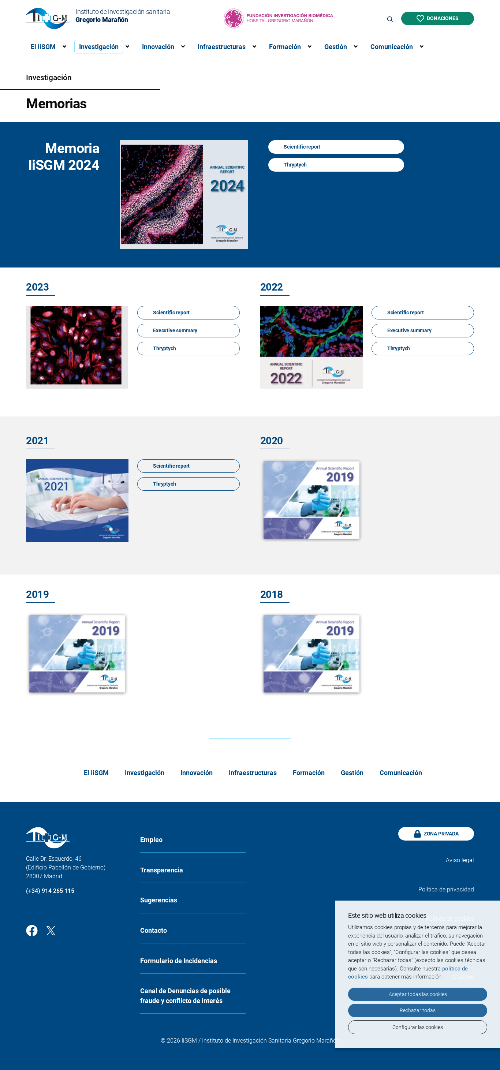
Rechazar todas (418, 1010)
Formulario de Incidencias (178, 961)
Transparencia (161, 870)
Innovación (158, 46)
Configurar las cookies (417, 1027)
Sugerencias (158, 900)
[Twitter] (51, 930)
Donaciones (442, 18)
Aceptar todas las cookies (418, 994)
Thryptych (295, 165)
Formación (285, 46)
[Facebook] (32, 930)
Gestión (335, 46)
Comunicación (391, 46)
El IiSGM (43, 46)
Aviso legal (460, 860)
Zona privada (441, 834)
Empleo (151, 839)
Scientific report (302, 147)
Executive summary (175, 330)
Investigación (99, 46)
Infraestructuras (222, 46)
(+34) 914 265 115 (50, 890)
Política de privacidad (446, 889)
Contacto (153, 930)
